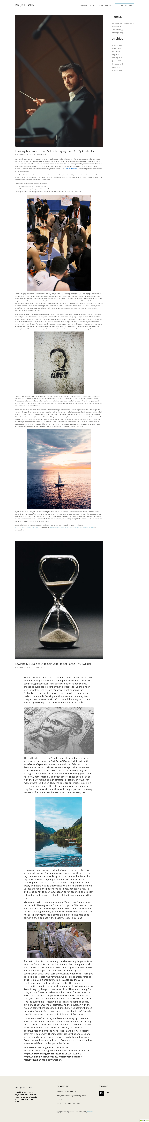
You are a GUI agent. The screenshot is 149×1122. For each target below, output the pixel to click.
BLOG (101, 5)
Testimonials (116, 30)
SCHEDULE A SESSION (124, 5)
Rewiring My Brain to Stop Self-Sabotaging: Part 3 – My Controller (54, 151)
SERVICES (93, 5)
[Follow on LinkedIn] (101, 1093)
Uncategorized (41, 154)
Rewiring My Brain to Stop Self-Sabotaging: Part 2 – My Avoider (53, 664)
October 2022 (116, 51)
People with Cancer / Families (122, 23)
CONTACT (108, 5)
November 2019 (117, 64)
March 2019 (116, 67)
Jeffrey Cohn (21, 154)
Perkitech (90, 1112)
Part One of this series (62, 761)
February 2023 (117, 45)
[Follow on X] (108, 1093)
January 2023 (116, 48)
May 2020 (115, 55)
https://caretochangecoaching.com (26, 527)
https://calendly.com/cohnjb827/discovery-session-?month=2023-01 (72, 527)
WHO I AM (83, 5)
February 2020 (117, 58)
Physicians (115, 26)
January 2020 (116, 61)
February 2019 (117, 70)
